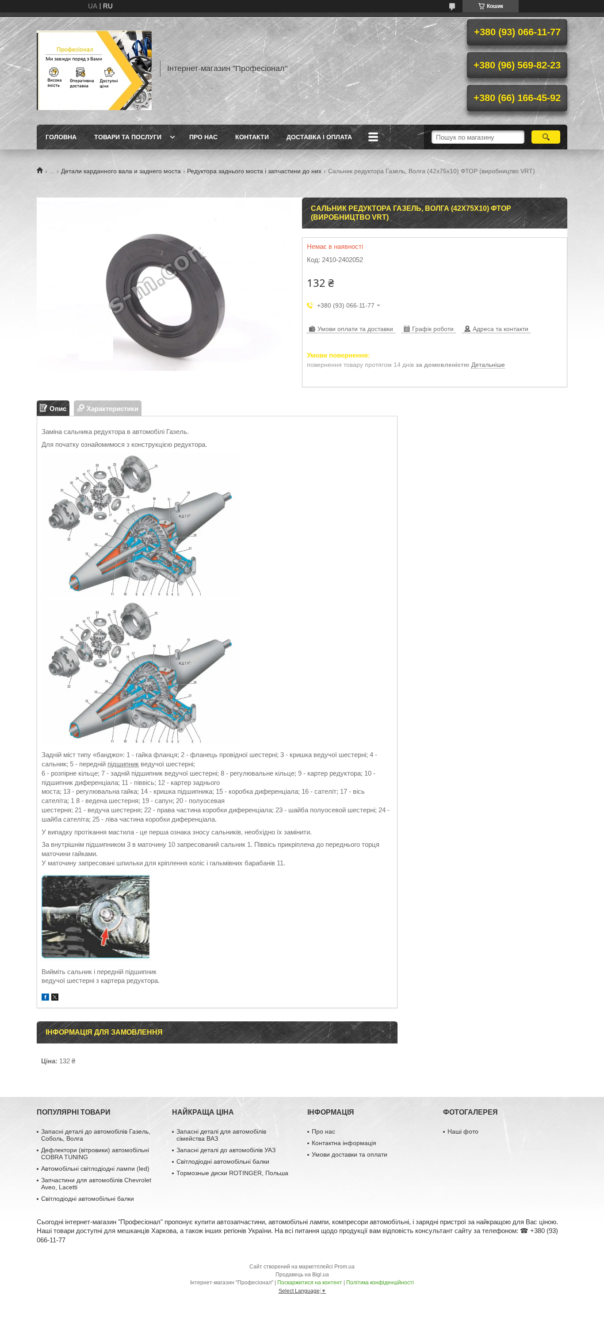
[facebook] (45, 998)
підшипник (123, 764)
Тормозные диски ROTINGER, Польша (232, 1172)
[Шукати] (545, 137)
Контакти (252, 137)
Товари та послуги (127, 137)
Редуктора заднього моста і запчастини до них (254, 171)
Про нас (203, 137)
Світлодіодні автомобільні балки (87, 1198)
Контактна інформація (344, 1142)
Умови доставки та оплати (349, 1154)
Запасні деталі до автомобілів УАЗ (225, 1150)
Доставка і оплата (319, 137)
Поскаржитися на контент (309, 1282)
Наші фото (462, 1131)
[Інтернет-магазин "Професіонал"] (94, 68)
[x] (54, 998)
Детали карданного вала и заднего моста (121, 171)
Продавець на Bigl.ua (302, 1275)
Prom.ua (344, 1267)
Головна (61, 137)
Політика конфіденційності (380, 1282)
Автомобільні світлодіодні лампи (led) (95, 1168)
